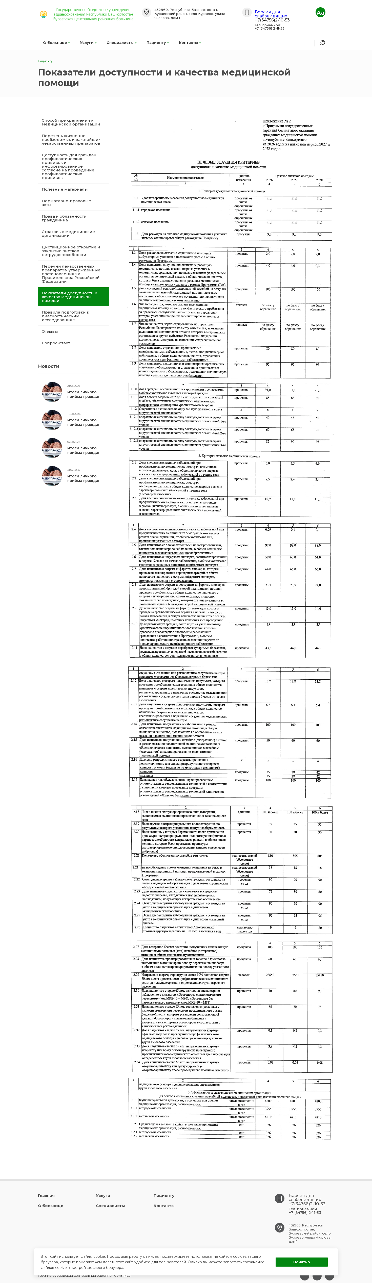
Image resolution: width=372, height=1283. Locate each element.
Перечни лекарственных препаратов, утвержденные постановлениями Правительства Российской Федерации (71, 274)
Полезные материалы (65, 189)
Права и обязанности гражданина (64, 218)
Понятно (301, 1262)
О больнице (55, 42)
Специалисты (120, 42)
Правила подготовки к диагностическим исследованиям (65, 316)
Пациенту (156, 42)
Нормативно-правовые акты (66, 202)
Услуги (87, 42)
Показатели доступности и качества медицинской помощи (69, 297)
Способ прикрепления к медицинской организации (71, 122)
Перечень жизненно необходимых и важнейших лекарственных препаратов (71, 139)
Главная (46, 1195)
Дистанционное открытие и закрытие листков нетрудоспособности (71, 251)
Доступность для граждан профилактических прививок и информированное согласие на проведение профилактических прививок (69, 166)
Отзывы (50, 331)
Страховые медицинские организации (68, 233)
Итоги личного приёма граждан (83, 394)
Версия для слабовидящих (271, 14)
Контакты (188, 42)
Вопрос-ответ (56, 343)
